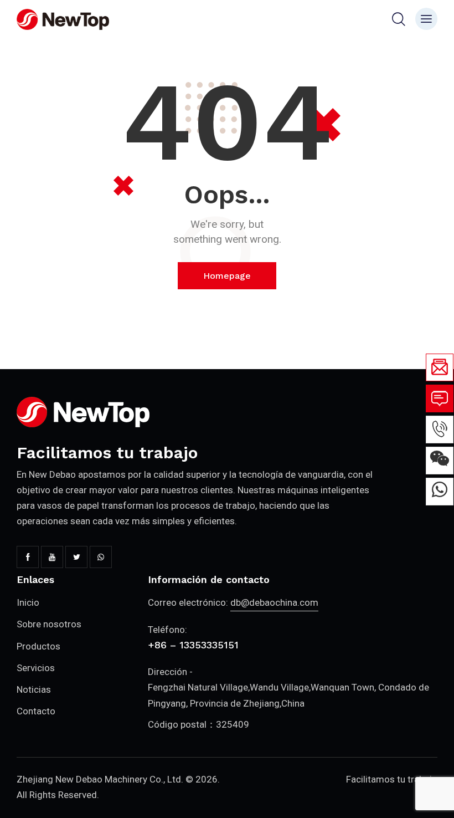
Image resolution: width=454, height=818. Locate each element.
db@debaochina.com (274, 602)
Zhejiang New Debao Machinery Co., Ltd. (100, 779)
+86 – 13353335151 (193, 645)
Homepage (227, 275)
